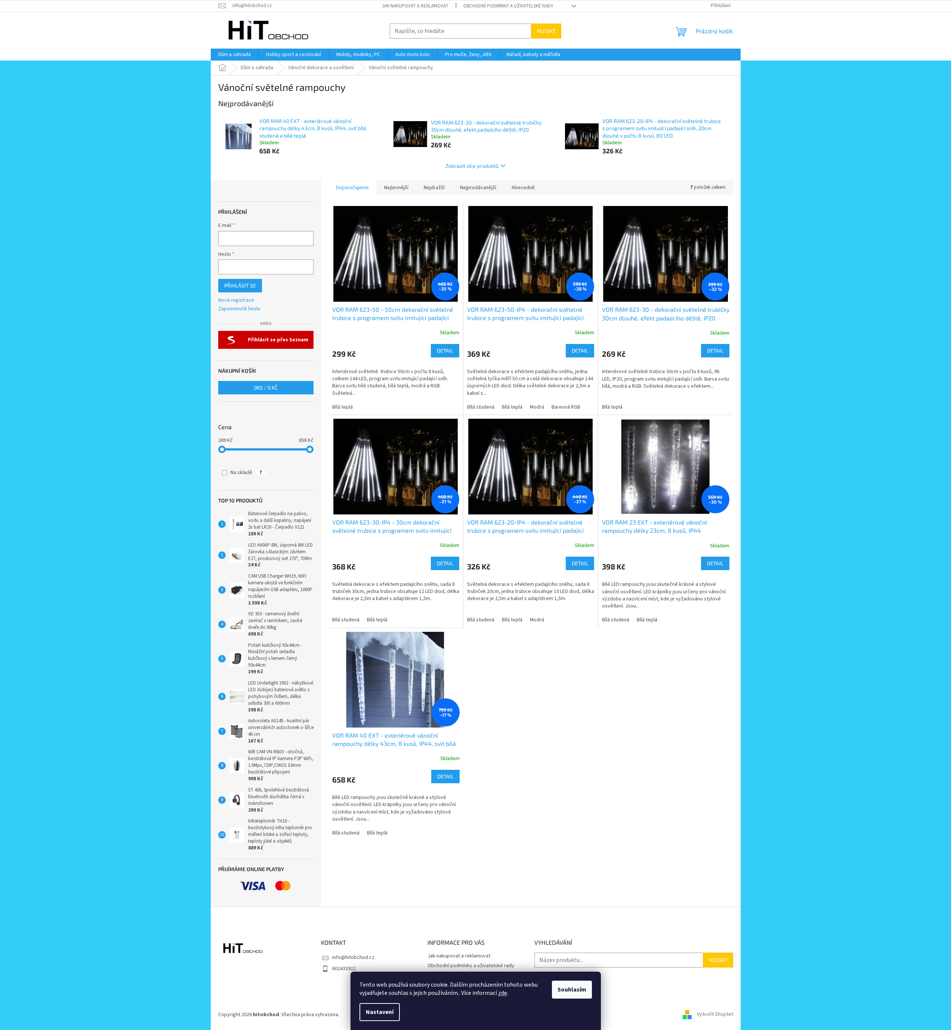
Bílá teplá (342, 407)
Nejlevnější (396, 187)
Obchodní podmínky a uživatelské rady (508, 6)
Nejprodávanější (478, 187)
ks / (266, 387)
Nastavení (379, 1012)
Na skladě (246, 472)
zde (502, 993)
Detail (445, 350)
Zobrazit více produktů (471, 166)
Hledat (546, 31)
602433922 (344, 968)
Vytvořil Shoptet (715, 1014)
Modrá (537, 407)
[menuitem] (234, 55)
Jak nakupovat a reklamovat (415, 6)
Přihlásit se (240, 285)
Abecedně (523, 187)
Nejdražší (434, 187)
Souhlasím (572, 990)
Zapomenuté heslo (239, 309)
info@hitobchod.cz (353, 957)
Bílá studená (480, 407)
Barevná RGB (566, 407)
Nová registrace (236, 300)
